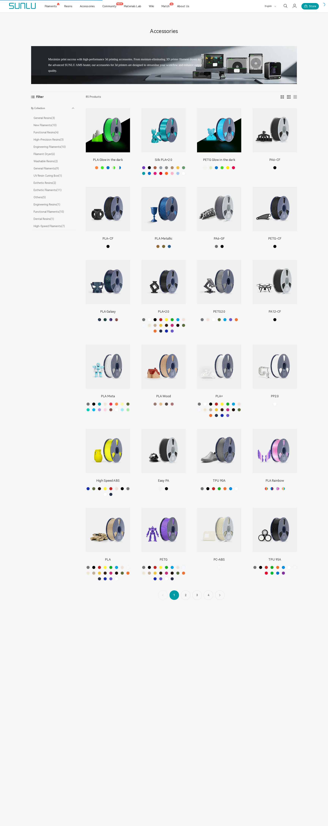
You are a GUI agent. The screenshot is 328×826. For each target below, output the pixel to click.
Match (166, 6)
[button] (54, 108)
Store (312, 6)
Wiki (151, 6)
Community (109, 6)
